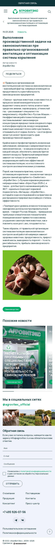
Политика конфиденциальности (19, 532)
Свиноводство (12, 309)
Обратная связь (27, 3)
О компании (9, 493)
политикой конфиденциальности (36, 471)
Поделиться (13, 73)
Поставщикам (33, 493)
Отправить (12, 483)
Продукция (8, 498)
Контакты (31, 498)
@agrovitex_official (16, 404)
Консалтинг (9, 503)
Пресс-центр (33, 503)
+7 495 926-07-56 (14, 512)
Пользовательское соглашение (19, 528)
